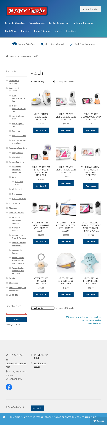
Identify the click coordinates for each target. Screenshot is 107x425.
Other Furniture (19, 198)
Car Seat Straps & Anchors (19, 141)
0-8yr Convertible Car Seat (18, 109)
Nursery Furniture (16, 162)
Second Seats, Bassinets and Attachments (18, 260)
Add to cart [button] (41, 130)
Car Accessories (19, 135)
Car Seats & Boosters (15, 22)
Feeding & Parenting (59, 22)
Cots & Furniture (37, 22)
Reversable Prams (17, 251)
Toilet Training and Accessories (17, 289)
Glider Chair (17, 189)
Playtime (25, 31)
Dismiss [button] (100, 420)
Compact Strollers (16, 229)
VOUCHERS (13, 295)
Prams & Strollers (42, 31)
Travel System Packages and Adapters (18, 271)
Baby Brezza (17, 152)
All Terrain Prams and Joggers (16, 220)
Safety (58, 31)
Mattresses (17, 194)
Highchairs (17, 157)
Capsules (16, 131)
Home (11, 56)
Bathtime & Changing (83, 22)
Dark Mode (37, 408)
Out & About (11, 31)
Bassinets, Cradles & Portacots (16, 169)
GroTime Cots (19, 183)
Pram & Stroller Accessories (18, 244)
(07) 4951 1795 (16, 354)
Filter (16, 319)
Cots (14, 177)
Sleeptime (71, 31)
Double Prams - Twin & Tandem (19, 236)
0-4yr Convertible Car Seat (18, 98)
